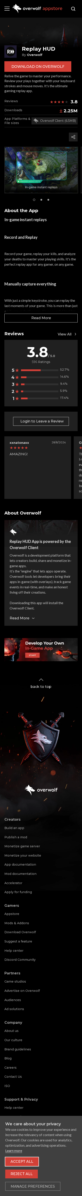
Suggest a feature (18, 941)
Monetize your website (22, 855)
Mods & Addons (16, 923)
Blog (8, 1058)
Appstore (11, 914)
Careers (10, 1068)
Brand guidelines (17, 1049)
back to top (41, 687)
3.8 (74, 101)
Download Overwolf (20, 932)
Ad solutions (14, 1009)
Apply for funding (18, 892)
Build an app (14, 828)
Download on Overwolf (37, 67)
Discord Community (20, 960)
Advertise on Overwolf (22, 991)
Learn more (13, 1150)
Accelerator (13, 883)
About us (11, 1031)
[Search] (73, 8)
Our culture (13, 1040)
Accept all (21, 1161)
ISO (7, 1086)
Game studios (15, 981)
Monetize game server (22, 846)
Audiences (12, 1000)
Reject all (21, 1174)
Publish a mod (15, 837)
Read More (41, 318)
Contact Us (13, 1077)
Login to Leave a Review (42, 421)
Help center (13, 951)
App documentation (20, 864)
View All (65, 334)
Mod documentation (20, 874)
